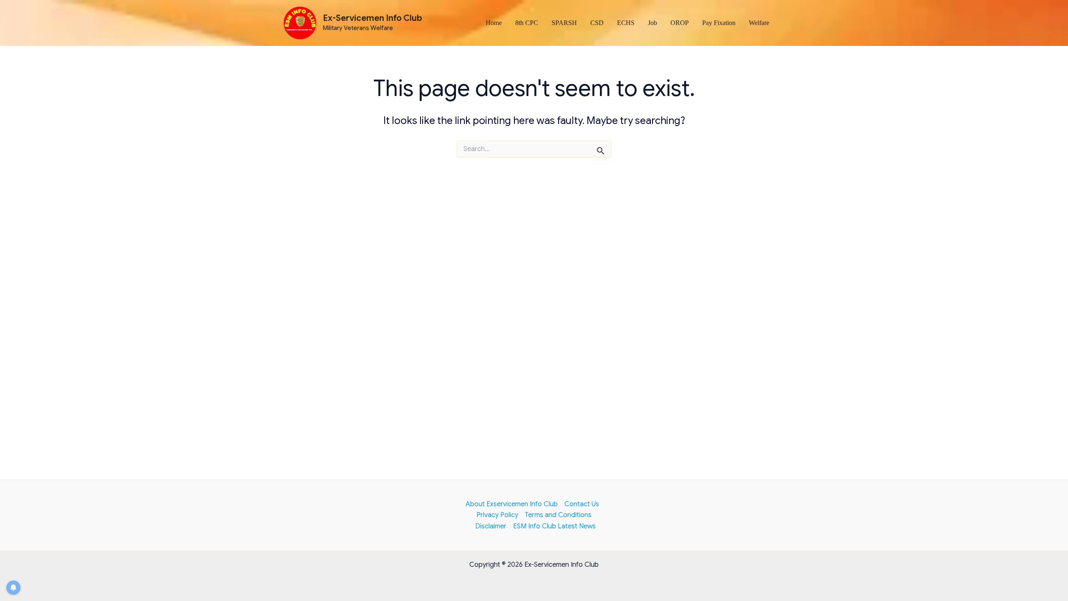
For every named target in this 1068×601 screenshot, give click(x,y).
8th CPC (526, 22)
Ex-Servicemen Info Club (372, 18)
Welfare (759, 22)
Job (652, 22)
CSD (597, 22)
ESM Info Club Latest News (554, 526)
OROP (679, 22)
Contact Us (581, 504)
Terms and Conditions (558, 515)
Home (494, 22)
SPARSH (564, 22)
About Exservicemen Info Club (512, 504)
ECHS (626, 22)
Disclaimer (490, 526)
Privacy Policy (497, 515)
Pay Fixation (719, 22)
